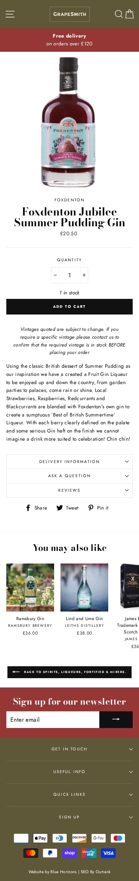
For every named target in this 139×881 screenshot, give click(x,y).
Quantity (69, 260)
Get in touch (69, 749)
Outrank (103, 872)
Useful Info (69, 772)
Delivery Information (69, 462)
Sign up (69, 817)
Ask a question (69, 476)
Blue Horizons (63, 872)
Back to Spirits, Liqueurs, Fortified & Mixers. (74, 671)
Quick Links (69, 794)
